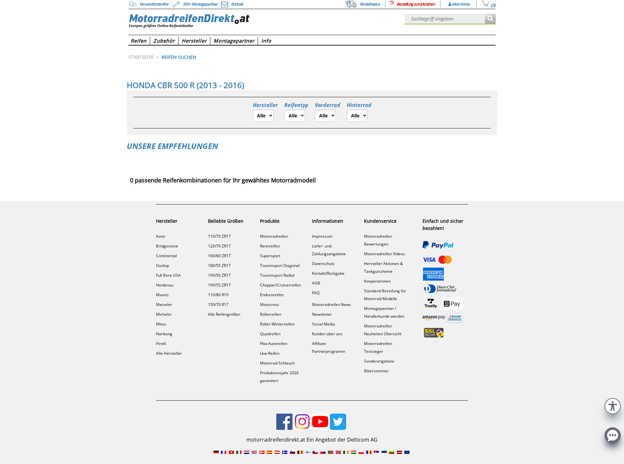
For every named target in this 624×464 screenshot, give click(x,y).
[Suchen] (490, 19)
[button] (612, 405)
